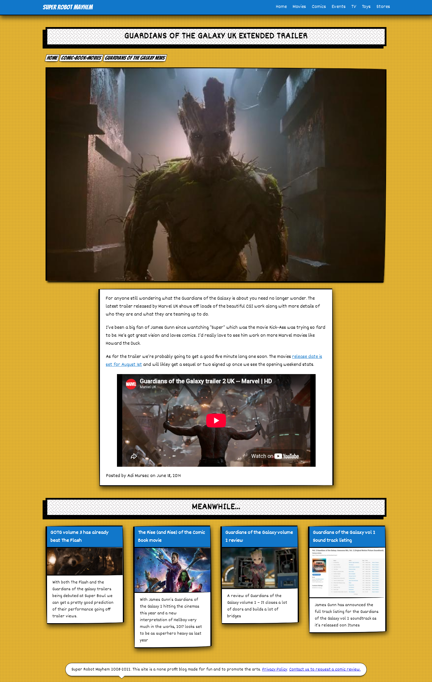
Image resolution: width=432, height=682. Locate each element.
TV (353, 7)
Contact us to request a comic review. (325, 669)
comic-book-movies (81, 58)
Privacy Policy (274, 669)
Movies (299, 7)
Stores (383, 7)
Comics (319, 7)
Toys (366, 7)
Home (281, 7)
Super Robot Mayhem (68, 7)
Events (339, 7)
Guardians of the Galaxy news (135, 58)
